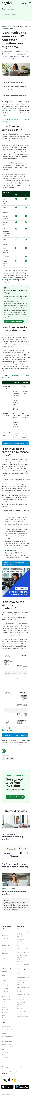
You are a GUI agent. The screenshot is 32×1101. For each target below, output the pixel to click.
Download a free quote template (14, 735)
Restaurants (5, 956)
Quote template (21, 1011)
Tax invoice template (23, 964)
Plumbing (4, 1012)
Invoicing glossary (6, 1044)
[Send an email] (12, 758)
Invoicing (4, 26)
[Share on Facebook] (7, 758)
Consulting (5, 988)
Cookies (8, 1094)
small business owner (9, 111)
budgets (13, 550)
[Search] (3, 14)
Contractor (5, 991)
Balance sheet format (23, 977)
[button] (12, 1068)
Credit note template (23, 991)
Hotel (3, 1004)
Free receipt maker (7, 1041)
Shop (3, 1017)
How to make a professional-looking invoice (12, 836)
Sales (3, 1015)
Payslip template (22, 999)
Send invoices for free (14, 797)
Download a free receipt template (14, 443)
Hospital (4, 1002)
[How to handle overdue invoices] (16, 885)
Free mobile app (6, 1026)
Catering (4, 980)
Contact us (5, 1057)
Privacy (3, 1094)
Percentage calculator (8, 1036)
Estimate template (22, 997)
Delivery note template (23, 994)
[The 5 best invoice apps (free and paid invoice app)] (16, 858)
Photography (5, 1010)
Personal (4, 1007)
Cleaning (4, 983)
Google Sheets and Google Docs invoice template (22, 934)
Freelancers (5, 935)
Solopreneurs (5, 953)
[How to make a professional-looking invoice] (16, 828)
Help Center (5, 1052)
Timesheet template (23, 1016)
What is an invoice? (14, 745)
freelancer (21, 108)
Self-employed (6, 945)
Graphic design (6, 999)
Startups (4, 950)
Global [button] (24, 3)
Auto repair (5, 978)
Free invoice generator (8, 1039)
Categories (11, 9)
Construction (5, 986)
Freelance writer (6, 996)
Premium (4, 933)
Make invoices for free (13, 321)
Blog (3, 9)
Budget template (22, 980)
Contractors (5, 938)
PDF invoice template (23, 952)
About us (4, 1055)
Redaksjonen (5, 754)
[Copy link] (3, 758)
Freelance (4, 994)
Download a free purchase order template (14, 563)
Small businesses (6, 948)
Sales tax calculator (7, 1029)
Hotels (3, 958)
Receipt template (22, 1014)
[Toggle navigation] (29, 3)
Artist (3, 975)
